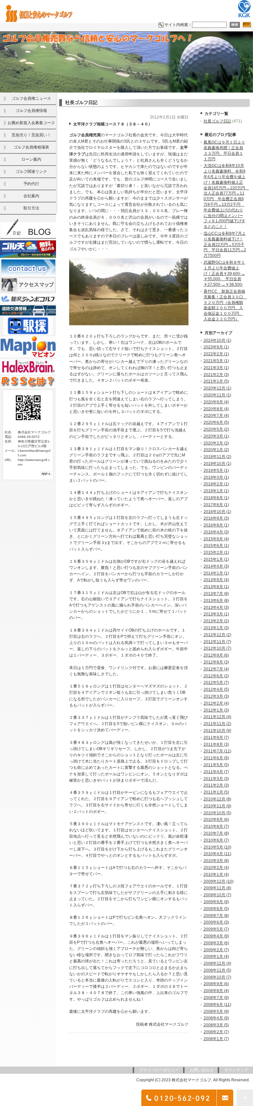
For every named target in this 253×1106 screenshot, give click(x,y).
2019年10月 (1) (217, 463)
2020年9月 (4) (216, 402)
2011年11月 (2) (217, 723)
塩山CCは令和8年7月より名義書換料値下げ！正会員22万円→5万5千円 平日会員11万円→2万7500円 (225, 244)
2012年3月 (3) (216, 696)
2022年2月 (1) (216, 354)
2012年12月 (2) (217, 635)
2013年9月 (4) (216, 580)
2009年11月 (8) (217, 888)
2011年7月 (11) (217, 751)
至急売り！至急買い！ (31, 135)
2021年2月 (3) (216, 374)
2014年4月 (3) (216, 566)
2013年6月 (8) (216, 600)
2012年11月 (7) (217, 641)
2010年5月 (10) (217, 847)
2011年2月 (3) (216, 785)
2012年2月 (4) (216, 703)
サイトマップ (236, 1070)
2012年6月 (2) (216, 676)
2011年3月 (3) (216, 778)
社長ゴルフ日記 (217, 121)
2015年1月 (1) (216, 559)
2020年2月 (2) (216, 443)
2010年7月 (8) (216, 833)
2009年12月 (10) (219, 881)
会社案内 (31, 196)
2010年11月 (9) (217, 806)
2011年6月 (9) (216, 758)
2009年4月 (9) (216, 936)
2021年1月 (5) (216, 381)
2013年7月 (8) (216, 593)
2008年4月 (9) (216, 1018)
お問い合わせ (201, 1070)
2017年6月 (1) (216, 504)
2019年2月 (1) (216, 484)
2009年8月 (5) (216, 908)
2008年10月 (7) (217, 977)
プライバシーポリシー (159, 1070)
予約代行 (31, 183)
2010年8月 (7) (216, 826)
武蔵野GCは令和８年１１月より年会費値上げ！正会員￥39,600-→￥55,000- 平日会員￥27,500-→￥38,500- (224, 273)
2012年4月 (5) (216, 689)
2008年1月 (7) (216, 1039)
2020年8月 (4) (216, 409)
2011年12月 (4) (217, 717)
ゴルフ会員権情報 (31, 110)
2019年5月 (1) (216, 470)
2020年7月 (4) (216, 415)
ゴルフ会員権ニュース (31, 98)
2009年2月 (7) (216, 950)
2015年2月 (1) (216, 552)
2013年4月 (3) (216, 607)
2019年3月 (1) (216, 477)
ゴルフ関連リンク (31, 171)
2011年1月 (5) (216, 792)
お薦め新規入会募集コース (31, 123)
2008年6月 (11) (217, 1004)
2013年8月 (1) (216, 586)
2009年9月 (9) (216, 902)
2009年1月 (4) (216, 956)
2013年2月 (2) (216, 621)
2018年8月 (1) (216, 498)
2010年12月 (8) (217, 799)
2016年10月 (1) (217, 511)
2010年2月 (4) (216, 867)
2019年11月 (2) (217, 456)
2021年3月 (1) (216, 367)
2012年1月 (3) (216, 710)
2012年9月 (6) (216, 655)
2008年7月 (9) (216, 997)
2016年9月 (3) (216, 518)
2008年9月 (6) (216, 984)
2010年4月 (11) (217, 853)
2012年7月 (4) (216, 669)
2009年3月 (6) (216, 943)
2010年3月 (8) (216, 860)
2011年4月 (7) (216, 771)
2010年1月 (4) (216, 874)
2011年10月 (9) (217, 730)
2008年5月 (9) (216, 1011)
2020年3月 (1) (216, 436)
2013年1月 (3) (216, 628)
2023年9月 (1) (216, 347)
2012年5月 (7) (216, 682)
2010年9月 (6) (216, 819)
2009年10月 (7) (217, 895)
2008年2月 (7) (216, 1032)
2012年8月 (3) (216, 662)
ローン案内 (31, 159)
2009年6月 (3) (216, 922)
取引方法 (31, 208)
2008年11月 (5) (217, 970)
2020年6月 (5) (216, 422)
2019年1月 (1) (216, 491)
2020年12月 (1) (217, 388)
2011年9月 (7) (216, 737)
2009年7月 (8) (216, 915)
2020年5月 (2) (216, 429)
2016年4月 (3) (216, 532)
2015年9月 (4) (216, 539)
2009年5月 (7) (216, 929)
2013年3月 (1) (216, 614)
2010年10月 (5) (217, 813)
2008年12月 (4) (217, 963)
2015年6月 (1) (216, 545)
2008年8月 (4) (216, 990)
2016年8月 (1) (216, 525)
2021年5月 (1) (216, 361)
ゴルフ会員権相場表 (31, 147)
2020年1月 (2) (216, 449)
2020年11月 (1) (217, 395)
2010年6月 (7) (216, 840)
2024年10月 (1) (217, 340)
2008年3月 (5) (216, 1025)
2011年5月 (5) (216, 765)
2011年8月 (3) (216, 744)
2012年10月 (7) (217, 648)
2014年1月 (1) (216, 573)
